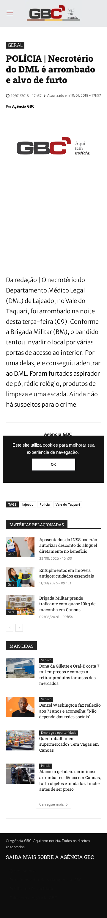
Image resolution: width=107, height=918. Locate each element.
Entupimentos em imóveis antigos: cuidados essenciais (66, 573)
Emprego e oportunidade (58, 733)
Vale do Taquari (68, 504)
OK (53, 464)
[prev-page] (9, 628)
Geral (15, 45)
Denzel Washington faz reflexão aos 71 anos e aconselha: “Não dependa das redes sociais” (70, 710)
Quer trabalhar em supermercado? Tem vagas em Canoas (69, 744)
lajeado (28, 504)
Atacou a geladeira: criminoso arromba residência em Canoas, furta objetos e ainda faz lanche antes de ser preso (70, 780)
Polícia (45, 504)
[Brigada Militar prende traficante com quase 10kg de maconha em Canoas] (20, 605)
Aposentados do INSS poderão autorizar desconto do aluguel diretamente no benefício (68, 545)
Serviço (46, 660)
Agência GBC (23, 106)
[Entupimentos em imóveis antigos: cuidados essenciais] (20, 577)
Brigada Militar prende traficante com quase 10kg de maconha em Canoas (67, 603)
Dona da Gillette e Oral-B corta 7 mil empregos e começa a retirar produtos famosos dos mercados (69, 674)
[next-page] (19, 628)
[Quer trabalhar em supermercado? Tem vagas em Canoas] (20, 740)
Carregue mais (51, 804)
